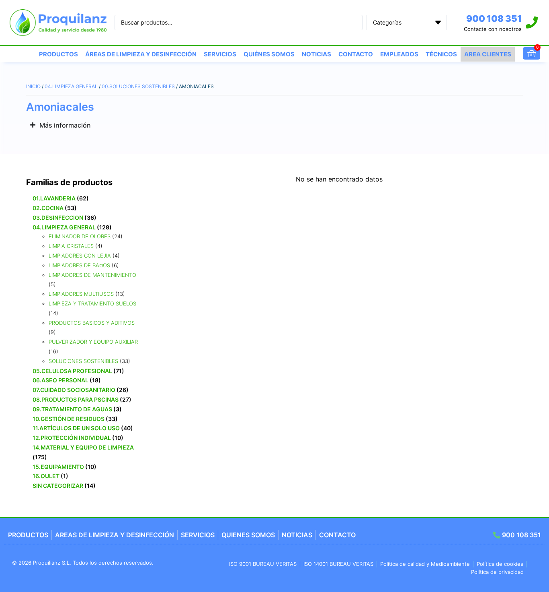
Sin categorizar (58, 485)
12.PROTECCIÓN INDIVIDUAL (72, 437)
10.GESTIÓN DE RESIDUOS (68, 418)
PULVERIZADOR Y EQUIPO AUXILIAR (93, 341)
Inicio (33, 86)
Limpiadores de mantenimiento (92, 275)
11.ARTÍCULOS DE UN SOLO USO (76, 428)
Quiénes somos (269, 54)
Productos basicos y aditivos (92, 323)
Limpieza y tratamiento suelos (92, 303)
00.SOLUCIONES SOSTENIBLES (138, 86)
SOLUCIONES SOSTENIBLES (83, 361)
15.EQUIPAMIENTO (58, 466)
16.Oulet (46, 475)
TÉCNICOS (441, 54)
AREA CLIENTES (487, 54)
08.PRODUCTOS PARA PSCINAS (76, 399)
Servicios (220, 54)
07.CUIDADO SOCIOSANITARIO (74, 389)
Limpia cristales (71, 246)
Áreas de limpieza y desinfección (141, 54)
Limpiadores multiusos (81, 294)
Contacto (355, 54)
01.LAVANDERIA (54, 198)
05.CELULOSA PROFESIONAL (72, 370)
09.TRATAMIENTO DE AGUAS (72, 409)
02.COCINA (48, 207)
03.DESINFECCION (58, 217)
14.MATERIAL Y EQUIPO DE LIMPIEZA (83, 447)
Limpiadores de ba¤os (79, 265)
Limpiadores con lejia (80, 255)
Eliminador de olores (80, 236)
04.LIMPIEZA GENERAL (71, 86)
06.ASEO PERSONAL (60, 380)
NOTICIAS (316, 54)
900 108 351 (494, 18)
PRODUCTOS (58, 54)
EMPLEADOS (399, 54)
